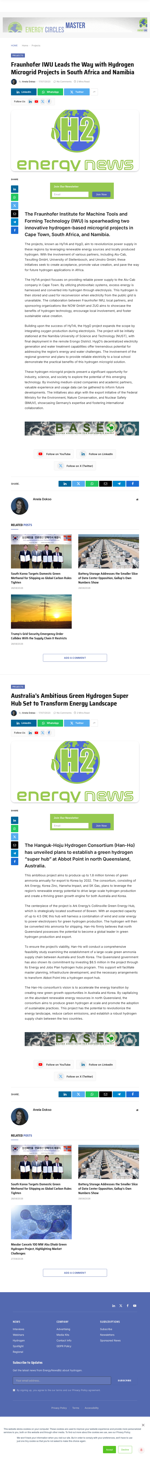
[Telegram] (14, 222)
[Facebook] (14, 230)
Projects (36, 45)
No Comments (64, 81)
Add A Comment (75, 657)
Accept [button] (109, 1449)
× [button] (143, 1423)
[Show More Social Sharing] (94, 91)
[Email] (14, 213)
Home (25, 45)
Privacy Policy (80, 1390)
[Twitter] (14, 205)
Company (63, 1322)
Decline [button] (125, 1449)
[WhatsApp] (14, 197)
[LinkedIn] (14, 189)
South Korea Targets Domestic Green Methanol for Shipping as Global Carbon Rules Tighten (41, 578)
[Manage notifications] (141, 1450)
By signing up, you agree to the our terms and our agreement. (58, 1390)
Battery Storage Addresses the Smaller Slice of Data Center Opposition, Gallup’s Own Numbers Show (108, 578)
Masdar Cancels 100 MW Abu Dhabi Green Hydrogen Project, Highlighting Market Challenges (39, 1249)
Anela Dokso (28, 81)
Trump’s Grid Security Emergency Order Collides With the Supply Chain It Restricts (39, 636)
